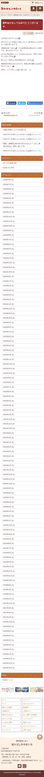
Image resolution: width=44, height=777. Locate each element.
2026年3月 (8, 203)
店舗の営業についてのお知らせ (14, 130)
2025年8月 (8, 235)
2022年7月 (8, 387)
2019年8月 (8, 543)
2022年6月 (8, 391)
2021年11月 (8, 424)
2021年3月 (8, 461)
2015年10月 (9, 668)
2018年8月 (8, 585)
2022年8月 (8, 382)
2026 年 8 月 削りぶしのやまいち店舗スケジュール (22, 134)
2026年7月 (8, 184)
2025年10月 (9, 226)
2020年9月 (8, 488)
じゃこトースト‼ (34, 115)
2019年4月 (8, 557)
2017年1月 (8, 617)
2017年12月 (9, 603)
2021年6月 (8, 447)
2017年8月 (8, 608)
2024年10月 (9, 272)
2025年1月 (8, 258)
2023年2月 (8, 355)
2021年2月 (8, 465)
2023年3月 (8, 350)
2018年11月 (8, 576)
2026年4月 (8, 198)
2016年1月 (8, 654)
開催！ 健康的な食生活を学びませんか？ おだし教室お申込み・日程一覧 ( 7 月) (21, 145)
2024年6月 (8, 286)
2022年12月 (9, 364)
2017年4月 (8, 612)
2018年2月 (8, 599)
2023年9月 (8, 322)
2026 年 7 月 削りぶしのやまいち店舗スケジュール (22, 139)
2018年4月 (8, 589)
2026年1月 (8, 212)
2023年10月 (9, 318)
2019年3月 (8, 562)
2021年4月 (8, 456)
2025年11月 (8, 221)
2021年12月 (9, 419)
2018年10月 (9, 580)
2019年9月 (8, 539)
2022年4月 (8, 401)
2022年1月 (8, 414)
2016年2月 (8, 649)
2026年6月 (8, 189)
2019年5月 (8, 553)
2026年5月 (8, 193)
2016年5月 (8, 636)
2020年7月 (8, 497)
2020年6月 (8, 502)
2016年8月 (8, 631)
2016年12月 (9, 622)
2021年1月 (8, 470)
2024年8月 (8, 276)
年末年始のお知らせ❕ (11, 115)
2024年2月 (8, 299)
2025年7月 (8, 240)
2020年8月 (8, 493)
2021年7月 (8, 442)
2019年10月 (9, 534)
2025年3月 (8, 249)
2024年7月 (8, 281)
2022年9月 (8, 378)
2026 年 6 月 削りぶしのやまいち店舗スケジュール (22, 151)
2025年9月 (8, 230)
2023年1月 (8, 359)
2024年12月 (9, 263)
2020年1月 (8, 520)
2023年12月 (9, 309)
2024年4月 (8, 290)
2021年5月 (8, 451)
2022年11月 (8, 368)
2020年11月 (8, 479)
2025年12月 (9, 217)
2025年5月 (8, 244)
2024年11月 (8, 267)
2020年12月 (9, 474)
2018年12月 (9, 571)
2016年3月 (8, 645)
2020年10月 (9, 484)
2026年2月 (8, 207)
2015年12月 (9, 659)
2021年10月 (9, 428)
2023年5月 (8, 341)
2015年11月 (8, 663)
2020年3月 (8, 511)
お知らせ (8, 168)
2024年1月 (8, 304)
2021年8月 (8, 438)
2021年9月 (8, 433)
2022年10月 (9, 373)
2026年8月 (8, 180)
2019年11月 (8, 530)
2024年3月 (8, 295)
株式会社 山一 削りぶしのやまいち (5, 3)
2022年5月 (8, 396)
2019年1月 (8, 566)
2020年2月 (8, 516)
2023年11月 (8, 313)
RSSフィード (8, 680)
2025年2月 (8, 253)
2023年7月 (8, 332)
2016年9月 (8, 626)
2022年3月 (8, 405)
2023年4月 (8, 345)
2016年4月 (8, 640)
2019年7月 (8, 548)
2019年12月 (9, 525)
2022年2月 (8, 410)
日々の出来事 (28, 33)
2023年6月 (8, 336)
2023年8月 (8, 327)
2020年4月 (8, 507)
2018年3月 (8, 594)
